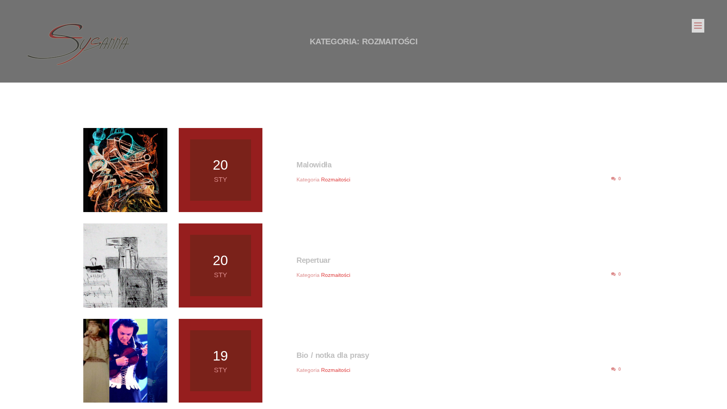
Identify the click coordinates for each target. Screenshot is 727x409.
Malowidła (313, 165)
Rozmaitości (335, 179)
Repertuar (313, 260)
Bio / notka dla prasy (332, 355)
